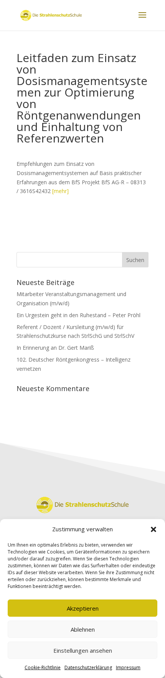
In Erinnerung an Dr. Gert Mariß (55, 347)
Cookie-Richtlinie (43, 667)
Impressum (128, 667)
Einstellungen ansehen (82, 650)
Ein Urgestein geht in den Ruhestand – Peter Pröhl (78, 315)
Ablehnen (83, 629)
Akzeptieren (83, 608)
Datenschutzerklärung (88, 667)
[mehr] (60, 191)
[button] (153, 529)
